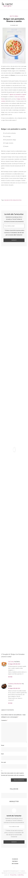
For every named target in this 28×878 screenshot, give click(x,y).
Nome (2, 745)
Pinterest (15, 861)
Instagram (15, 864)
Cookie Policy (20, 875)
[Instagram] (14, 796)
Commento (4, 720)
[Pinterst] (17, 796)
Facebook (15, 859)
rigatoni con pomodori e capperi (17, 94)
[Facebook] (11, 796)
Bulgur (6, 200)
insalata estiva (17, 200)
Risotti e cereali (14, 16)
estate (11, 200)
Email (2, 754)
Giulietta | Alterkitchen (15, 683)
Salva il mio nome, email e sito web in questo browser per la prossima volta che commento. (12, 774)
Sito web (3, 762)
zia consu (11, 661)
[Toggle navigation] (26, 4)
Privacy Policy (13, 875)
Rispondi (10, 677)
